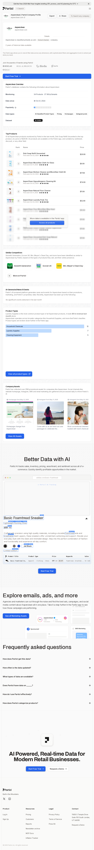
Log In (5, 814)
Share (64, 16)
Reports (29, 824)
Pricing (28, 814)
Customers (30, 819)
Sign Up (6, 819)
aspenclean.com (17, 17)
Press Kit (52, 824)
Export (52, 16)
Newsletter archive (33, 829)
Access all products (47, 223)
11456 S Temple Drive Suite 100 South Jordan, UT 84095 (81, 817)
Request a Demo (57, 769)
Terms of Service (55, 819)
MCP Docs (30, 833)
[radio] (5, 546)
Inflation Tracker (32, 838)
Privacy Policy (54, 814)
